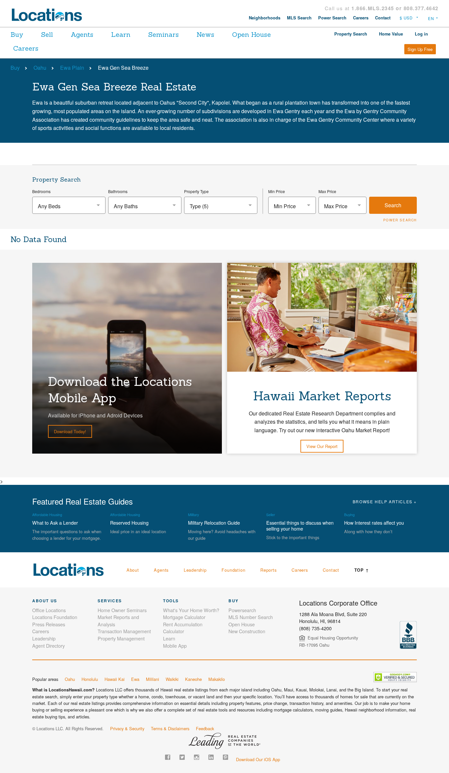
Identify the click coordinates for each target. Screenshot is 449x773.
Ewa (135, 679)
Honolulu (90, 679)
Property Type (196, 191)
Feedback (205, 728)
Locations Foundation (54, 616)
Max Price (327, 191)
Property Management (121, 638)
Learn (120, 34)
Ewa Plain (72, 67)
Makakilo (216, 679)
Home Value (391, 34)
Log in (421, 34)
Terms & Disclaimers (170, 728)
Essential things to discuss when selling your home (300, 525)
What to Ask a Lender (55, 522)
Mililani (152, 679)
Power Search (332, 18)
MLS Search (299, 18)
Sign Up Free (420, 49)
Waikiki (172, 679)
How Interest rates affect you (374, 522)
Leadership (195, 570)
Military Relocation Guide (214, 522)
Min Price (276, 191)
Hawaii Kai (115, 679)
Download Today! (70, 431)
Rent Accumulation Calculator (182, 628)
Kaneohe (193, 679)
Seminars (163, 34)
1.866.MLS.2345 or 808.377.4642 (394, 8)
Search (393, 205)
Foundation (233, 570)
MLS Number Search (250, 616)
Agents (82, 34)
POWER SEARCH (400, 220)
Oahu (40, 67)
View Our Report (322, 446)
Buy (17, 34)
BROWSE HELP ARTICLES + (385, 501)
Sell (47, 34)
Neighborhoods (264, 18)
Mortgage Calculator (184, 616)
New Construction (246, 631)
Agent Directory (48, 645)
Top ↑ (361, 570)
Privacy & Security (127, 728)
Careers (360, 18)
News (205, 34)
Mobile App (175, 645)
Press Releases (48, 624)
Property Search (350, 34)
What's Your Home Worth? (191, 610)
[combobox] (69, 205)
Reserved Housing (129, 522)
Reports (268, 570)
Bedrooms (41, 191)
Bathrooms (118, 191)
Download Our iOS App (258, 759)
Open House (251, 34)
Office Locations (49, 610)
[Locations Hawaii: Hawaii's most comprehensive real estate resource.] (50, 15)
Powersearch (242, 610)
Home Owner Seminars (122, 610)
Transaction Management (124, 631)
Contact (382, 18)
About (133, 570)
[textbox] (69, 206)
